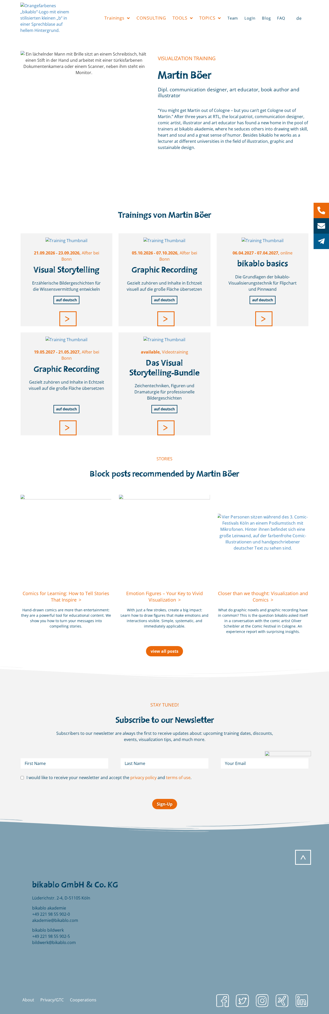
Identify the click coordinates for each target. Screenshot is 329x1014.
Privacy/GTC (52, 1000)
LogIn (249, 18)
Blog (266, 18)
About (28, 1000)
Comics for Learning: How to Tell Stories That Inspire (66, 596)
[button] (68, 318)
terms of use (178, 777)
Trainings (114, 18)
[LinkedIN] (301, 1000)
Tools (179, 18)
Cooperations (83, 1000)
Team (232, 18)
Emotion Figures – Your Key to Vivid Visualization (164, 596)
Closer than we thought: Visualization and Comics (263, 596)
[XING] (282, 1000)
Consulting (151, 18)
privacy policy (143, 777)
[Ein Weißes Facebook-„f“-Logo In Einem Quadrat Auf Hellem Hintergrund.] (222, 1000)
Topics (207, 18)
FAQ (281, 18)
